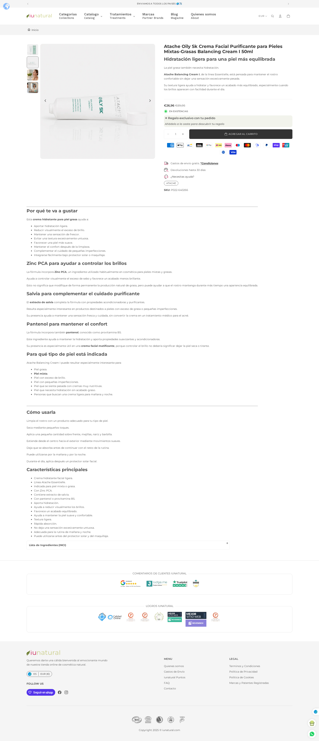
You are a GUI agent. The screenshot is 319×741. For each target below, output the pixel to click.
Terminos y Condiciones (244, 666)
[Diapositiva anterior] (44, 101)
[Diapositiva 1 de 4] (32, 49)
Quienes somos (174, 666)
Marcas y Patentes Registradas (249, 683)
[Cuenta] (280, 16)
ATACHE (171, 183)
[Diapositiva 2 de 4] (32, 62)
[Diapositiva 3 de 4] (32, 74)
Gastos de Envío (174, 671)
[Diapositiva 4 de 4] (32, 87)
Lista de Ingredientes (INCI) (47, 545)
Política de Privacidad (243, 671)
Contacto (170, 688)
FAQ (167, 683)
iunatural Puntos (174, 677)
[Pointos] (312, 723)
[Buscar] (272, 16)
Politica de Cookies (241, 677)
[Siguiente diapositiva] (151, 101)
